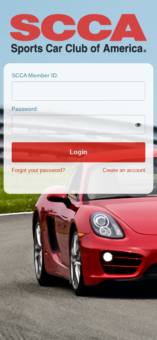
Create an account (124, 170)
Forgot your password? (38, 170)
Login (78, 152)
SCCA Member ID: (35, 75)
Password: (25, 109)
